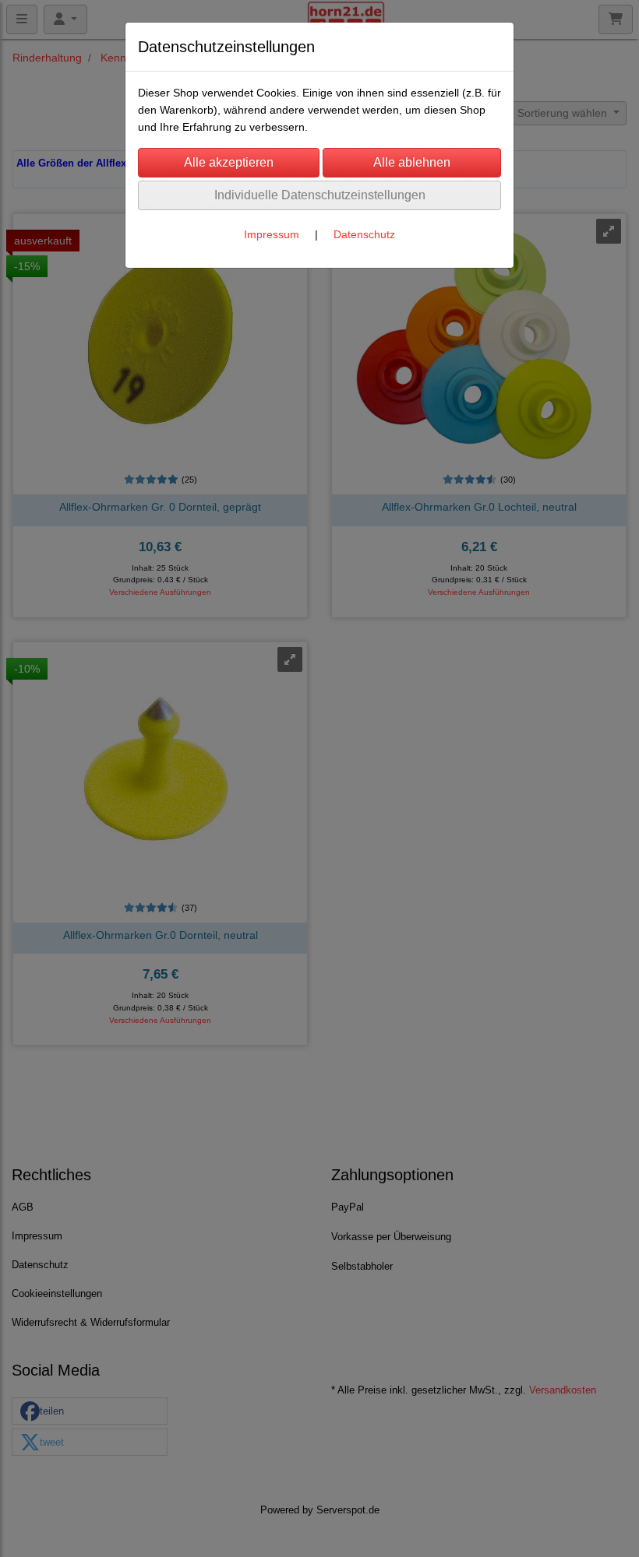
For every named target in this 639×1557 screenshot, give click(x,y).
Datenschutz (364, 234)
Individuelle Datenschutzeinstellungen (319, 195)
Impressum (271, 234)
